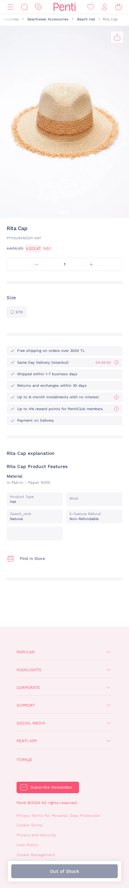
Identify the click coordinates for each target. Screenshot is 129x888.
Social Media (31, 723)
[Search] (24, 7)
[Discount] (38, 7)
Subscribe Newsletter (51, 787)
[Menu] (11, 7)
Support (26, 705)
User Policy (27, 845)
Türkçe (24, 759)
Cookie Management (36, 854)
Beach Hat (86, 19)
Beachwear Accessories (47, 19)
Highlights (29, 669)
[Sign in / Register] (104, 7)
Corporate (28, 687)
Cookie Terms (29, 825)
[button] (62, 212)
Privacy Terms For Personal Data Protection (58, 815)
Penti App (27, 741)
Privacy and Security (36, 835)
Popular (26, 652)
